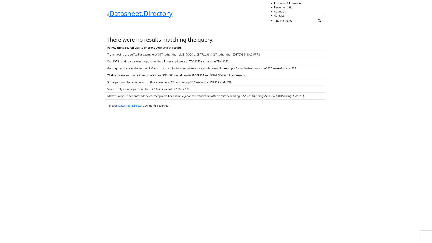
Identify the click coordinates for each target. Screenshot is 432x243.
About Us (280, 11)
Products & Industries (288, 3)
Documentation (284, 7)
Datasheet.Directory (131, 105)
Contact (279, 15)
